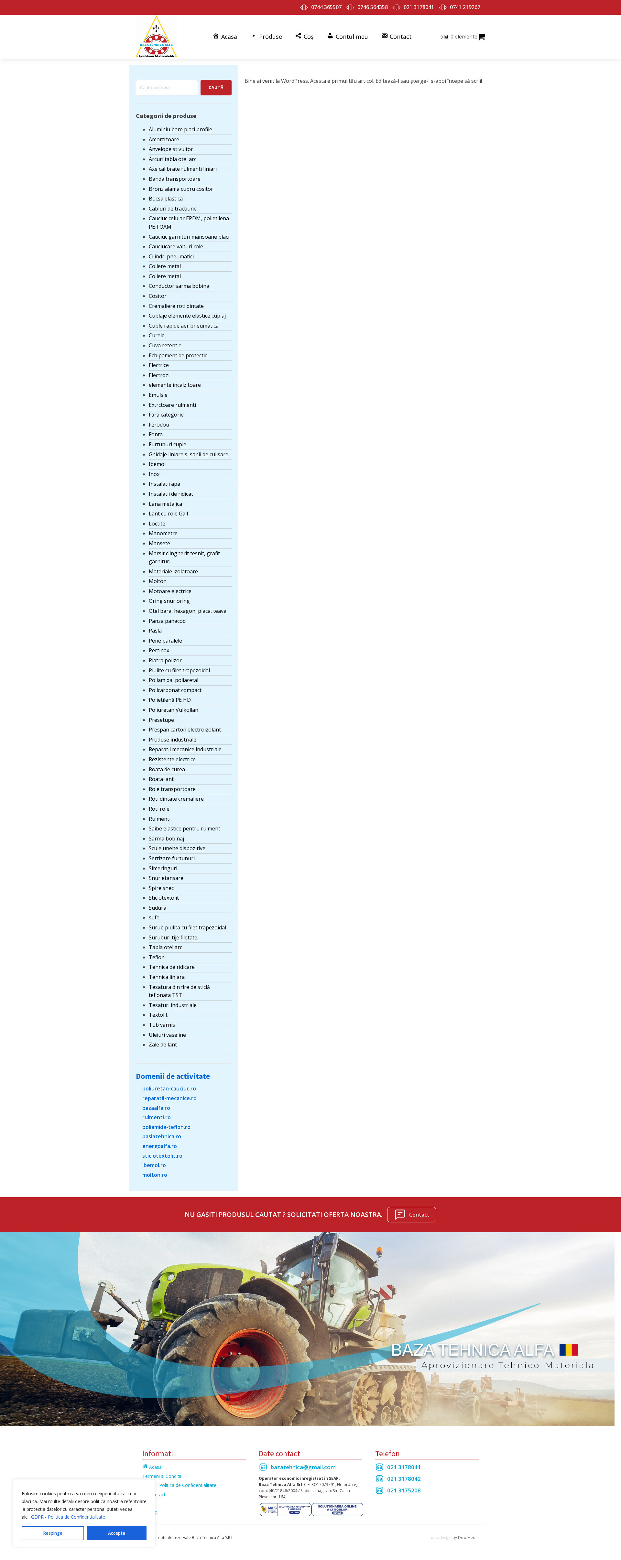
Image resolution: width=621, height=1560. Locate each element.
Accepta (116, 1533)
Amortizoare (164, 139)
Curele (157, 335)
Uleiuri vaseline (167, 1034)
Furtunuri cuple (167, 444)
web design (441, 1537)
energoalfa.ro (159, 1146)
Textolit (158, 1014)
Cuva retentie (165, 345)
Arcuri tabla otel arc (172, 159)
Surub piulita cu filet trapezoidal (187, 927)
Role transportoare (172, 789)
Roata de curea (167, 769)
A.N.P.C (150, 1513)
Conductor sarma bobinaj (180, 285)
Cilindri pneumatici (171, 256)
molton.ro (154, 1174)
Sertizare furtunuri (172, 858)
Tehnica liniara (167, 976)
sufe (154, 917)
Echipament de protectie (178, 355)
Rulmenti (159, 818)
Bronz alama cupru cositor (181, 188)
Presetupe (161, 719)
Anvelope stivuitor (171, 149)
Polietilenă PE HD (170, 699)
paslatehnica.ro (161, 1136)
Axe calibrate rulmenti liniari (183, 168)
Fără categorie (166, 414)
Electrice (159, 365)
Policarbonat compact (175, 690)
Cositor (158, 295)
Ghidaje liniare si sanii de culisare (188, 454)
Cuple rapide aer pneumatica (184, 325)
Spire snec (161, 888)
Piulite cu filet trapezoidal (179, 670)
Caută (216, 87)
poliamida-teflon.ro (166, 1127)
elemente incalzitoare (175, 384)
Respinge (52, 1533)
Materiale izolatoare (173, 571)
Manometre (163, 533)
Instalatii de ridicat (171, 493)
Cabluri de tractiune (173, 208)
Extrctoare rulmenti (172, 404)
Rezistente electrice (172, 759)
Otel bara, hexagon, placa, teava (187, 610)
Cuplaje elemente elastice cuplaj (187, 315)
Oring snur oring (169, 600)
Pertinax (159, 650)
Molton (158, 581)
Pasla (155, 630)
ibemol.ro (154, 1165)
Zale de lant (163, 1044)
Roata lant (161, 779)
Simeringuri (163, 868)
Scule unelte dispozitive (177, 848)
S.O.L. (148, 1503)
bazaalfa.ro (156, 1107)
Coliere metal (165, 266)
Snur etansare (166, 878)
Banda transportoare (175, 178)
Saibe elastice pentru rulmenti (185, 828)
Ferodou (159, 424)
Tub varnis (162, 1024)
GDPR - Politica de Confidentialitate (68, 1517)
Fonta (156, 434)
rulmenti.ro (156, 1117)
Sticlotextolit (164, 897)
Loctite (157, 523)
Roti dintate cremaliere (176, 798)
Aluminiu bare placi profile (180, 129)
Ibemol (157, 464)
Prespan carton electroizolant (185, 729)
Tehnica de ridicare (172, 966)
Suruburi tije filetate (173, 937)
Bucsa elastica (166, 198)
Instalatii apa (164, 483)
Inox (154, 474)
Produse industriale (172, 739)
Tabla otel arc (165, 947)
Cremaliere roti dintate (176, 305)
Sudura (157, 907)
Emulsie (158, 394)
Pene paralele (165, 640)
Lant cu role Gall (168, 513)
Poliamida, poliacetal (173, 680)
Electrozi (159, 375)
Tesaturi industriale (173, 1005)
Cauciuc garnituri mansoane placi (189, 236)
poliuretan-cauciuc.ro (169, 1088)
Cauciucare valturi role (176, 246)
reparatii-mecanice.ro (169, 1098)
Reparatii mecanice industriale (185, 749)
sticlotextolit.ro (162, 1155)
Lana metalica (165, 503)
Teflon (157, 957)
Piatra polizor (165, 660)
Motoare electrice (170, 591)
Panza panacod (167, 620)
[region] (84, 1513)
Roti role (159, 808)
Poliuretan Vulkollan (173, 709)
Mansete (159, 543)
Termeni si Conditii (161, 1476)
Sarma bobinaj (166, 838)
